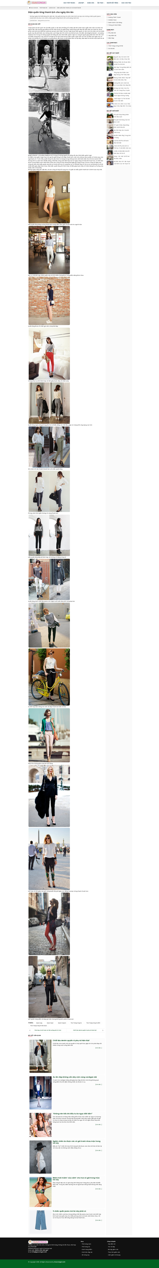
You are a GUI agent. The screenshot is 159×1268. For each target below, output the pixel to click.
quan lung (39, 1023)
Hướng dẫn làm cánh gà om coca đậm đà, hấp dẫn (122, 84)
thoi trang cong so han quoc (38, 1025)
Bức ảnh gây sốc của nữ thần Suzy (121, 131)
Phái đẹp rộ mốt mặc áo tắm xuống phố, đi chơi (48, 1030)
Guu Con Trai (126, 3)
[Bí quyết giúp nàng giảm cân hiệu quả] (110, 118)
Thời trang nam (86, 1244)
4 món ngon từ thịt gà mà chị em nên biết (122, 100)
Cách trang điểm (87, 1249)
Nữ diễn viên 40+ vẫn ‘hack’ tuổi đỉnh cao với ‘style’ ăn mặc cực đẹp (122, 164)
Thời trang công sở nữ (115, 46)
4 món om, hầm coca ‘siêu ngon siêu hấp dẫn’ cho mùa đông (122, 106)
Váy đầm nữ (112, 35)
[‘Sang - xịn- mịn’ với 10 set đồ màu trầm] (110, 159)
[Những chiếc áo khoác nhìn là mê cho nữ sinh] (110, 65)
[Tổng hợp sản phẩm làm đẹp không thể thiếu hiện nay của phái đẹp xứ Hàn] (110, 75)
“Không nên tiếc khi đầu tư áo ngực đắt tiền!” (73, 1114)
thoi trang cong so (76, 1023)
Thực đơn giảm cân (114, 1252)
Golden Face (112, 20)
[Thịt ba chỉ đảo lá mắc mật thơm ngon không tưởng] (110, 94)
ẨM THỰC (100, 3)
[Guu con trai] (37, 2)
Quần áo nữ (52, 7)
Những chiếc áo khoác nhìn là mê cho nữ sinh (122, 63)
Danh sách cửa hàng (115, 22)
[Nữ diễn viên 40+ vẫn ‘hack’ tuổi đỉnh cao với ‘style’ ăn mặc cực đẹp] (110, 163)
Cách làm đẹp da (87, 1252)
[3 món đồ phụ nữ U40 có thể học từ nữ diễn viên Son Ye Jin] (110, 149)
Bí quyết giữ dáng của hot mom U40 (122, 121)
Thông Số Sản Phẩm (114, 25)
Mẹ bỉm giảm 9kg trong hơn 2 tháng (122, 136)
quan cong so (62, 1023)
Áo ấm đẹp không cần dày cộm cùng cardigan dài (75, 1077)
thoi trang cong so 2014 (93, 1023)
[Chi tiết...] (98, 1048)
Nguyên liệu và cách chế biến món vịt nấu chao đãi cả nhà (122, 59)
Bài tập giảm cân (113, 1249)
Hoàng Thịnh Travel (114, 17)
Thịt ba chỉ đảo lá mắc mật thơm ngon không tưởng (122, 94)
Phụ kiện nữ (112, 33)
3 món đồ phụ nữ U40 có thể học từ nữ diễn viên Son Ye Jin (122, 148)
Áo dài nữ (111, 48)
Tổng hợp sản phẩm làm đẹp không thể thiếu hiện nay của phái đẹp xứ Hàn (122, 75)
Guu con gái (34, 7)
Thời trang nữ (43, 7)
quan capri (50, 1023)
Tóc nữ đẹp (111, 1246)
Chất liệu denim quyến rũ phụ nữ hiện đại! (85, 1030)
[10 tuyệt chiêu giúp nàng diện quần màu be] (110, 128)
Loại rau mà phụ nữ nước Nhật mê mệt (121, 142)
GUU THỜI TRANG (69, 3)
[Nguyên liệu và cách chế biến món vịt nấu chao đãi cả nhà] (110, 58)
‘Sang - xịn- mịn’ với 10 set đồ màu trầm (122, 157)
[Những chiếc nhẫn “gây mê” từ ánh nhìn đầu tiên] (110, 79)
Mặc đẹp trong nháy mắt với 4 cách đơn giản (122, 68)
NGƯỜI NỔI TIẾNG (112, 3)
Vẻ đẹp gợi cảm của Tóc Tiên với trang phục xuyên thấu (122, 90)
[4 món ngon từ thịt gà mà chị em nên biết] (110, 100)
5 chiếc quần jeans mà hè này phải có (69, 1211)
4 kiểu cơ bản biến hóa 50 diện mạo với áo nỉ (122, 152)
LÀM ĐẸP (81, 3)
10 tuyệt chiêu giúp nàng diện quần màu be (121, 126)
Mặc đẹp (111, 38)
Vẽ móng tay (85, 1255)
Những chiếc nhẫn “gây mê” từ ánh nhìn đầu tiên (122, 79)
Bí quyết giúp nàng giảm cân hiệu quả (121, 116)
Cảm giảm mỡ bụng (114, 1255)
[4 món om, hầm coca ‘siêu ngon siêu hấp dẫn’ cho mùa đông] (110, 105)
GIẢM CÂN (90, 3)
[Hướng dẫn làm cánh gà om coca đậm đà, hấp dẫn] (110, 84)
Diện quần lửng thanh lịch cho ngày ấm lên (69, 7)
